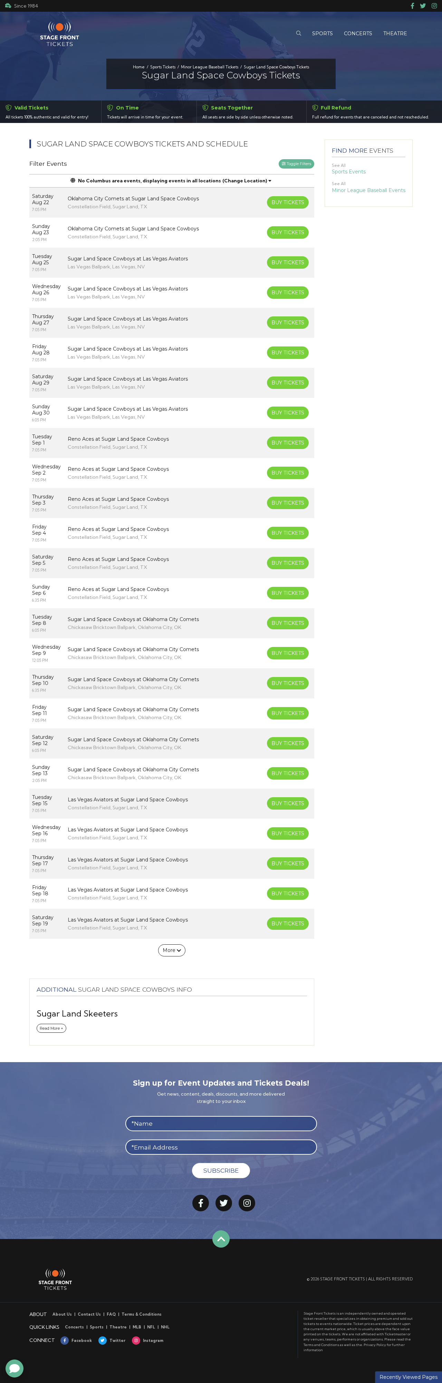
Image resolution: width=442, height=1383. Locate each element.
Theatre (118, 1327)
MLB (137, 1327)
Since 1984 (26, 6)
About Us (62, 1314)
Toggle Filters (298, 163)
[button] (299, 33)
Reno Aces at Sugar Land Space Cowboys (118, 439)
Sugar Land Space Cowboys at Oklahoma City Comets (133, 619)
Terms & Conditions (142, 1314)
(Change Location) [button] (244, 181)
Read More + (51, 1028)
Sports (97, 1327)
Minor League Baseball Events (368, 190)
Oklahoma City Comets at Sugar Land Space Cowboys (133, 198)
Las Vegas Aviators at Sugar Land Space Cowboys (128, 800)
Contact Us (89, 1314)
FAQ (111, 1314)
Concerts (74, 1327)
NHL (165, 1327)
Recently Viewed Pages (408, 1377)
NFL (151, 1327)
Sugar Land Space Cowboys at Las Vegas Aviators (128, 259)
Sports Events (349, 172)
